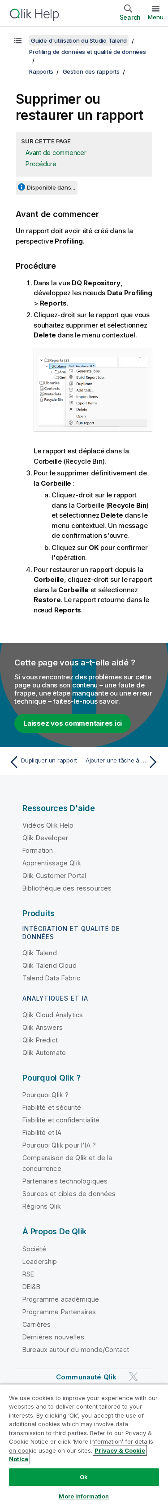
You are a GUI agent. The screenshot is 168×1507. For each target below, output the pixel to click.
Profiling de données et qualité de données (87, 51)
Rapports (41, 71)
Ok (84, 1476)
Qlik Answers (42, 1027)
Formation (37, 850)
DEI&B (31, 1286)
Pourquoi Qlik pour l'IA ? (59, 1145)
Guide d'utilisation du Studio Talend (79, 40)
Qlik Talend (39, 953)
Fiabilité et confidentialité (60, 1120)
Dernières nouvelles (53, 1337)
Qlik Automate (44, 1052)
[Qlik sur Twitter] (133, 1376)
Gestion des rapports (91, 71)
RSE (28, 1274)
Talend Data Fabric (51, 978)
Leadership (39, 1261)
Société (34, 1249)
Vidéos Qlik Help (48, 825)
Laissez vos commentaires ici (72, 723)
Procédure (41, 164)
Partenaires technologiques (65, 1181)
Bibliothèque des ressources (67, 888)
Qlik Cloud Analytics (52, 1015)
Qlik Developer (45, 838)
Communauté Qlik (86, 1377)
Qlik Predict (40, 1040)
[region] (84, 1445)
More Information (84, 1496)
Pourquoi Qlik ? (45, 1095)
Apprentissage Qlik (51, 863)
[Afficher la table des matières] (18, 40)
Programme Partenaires (59, 1312)
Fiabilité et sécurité (51, 1107)
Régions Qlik (41, 1206)
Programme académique (60, 1299)
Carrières (36, 1324)
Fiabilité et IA (41, 1132)
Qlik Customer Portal (54, 875)
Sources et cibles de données (69, 1193)
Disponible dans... (51, 187)
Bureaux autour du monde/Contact (75, 1349)
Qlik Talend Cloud (49, 965)
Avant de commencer (56, 152)
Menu (156, 17)
